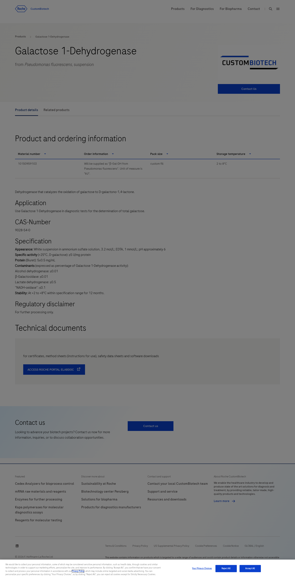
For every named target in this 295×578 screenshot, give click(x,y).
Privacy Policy (78, 571)
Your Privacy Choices (202, 568)
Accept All (250, 568)
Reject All (226, 568)
